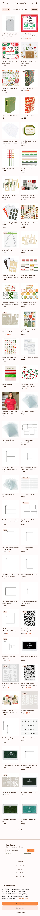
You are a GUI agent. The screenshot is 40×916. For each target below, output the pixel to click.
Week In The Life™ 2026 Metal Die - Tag (10, 35)
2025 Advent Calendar (28, 738)
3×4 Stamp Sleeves (8, 494)
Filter (7, 10)
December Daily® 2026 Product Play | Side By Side (28, 35)
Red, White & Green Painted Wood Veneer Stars (28, 385)
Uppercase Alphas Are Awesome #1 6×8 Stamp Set (29, 684)
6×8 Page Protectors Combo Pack (27, 441)
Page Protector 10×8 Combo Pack (27, 521)
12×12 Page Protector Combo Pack (8, 657)
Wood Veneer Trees (27, 250)
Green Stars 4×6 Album (9, 116)
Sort (35, 10)
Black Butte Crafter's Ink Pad (29, 657)
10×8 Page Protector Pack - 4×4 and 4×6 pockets (10, 521)
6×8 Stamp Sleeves (8, 440)
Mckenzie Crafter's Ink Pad (28, 793)
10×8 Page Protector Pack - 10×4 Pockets (29, 766)
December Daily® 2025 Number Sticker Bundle (9, 142)
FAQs (20, 869)
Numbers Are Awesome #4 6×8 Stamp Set (29, 630)
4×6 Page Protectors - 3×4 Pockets (29, 575)
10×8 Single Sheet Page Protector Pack (9, 602)
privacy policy (24, 898)
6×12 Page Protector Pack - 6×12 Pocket (10, 548)
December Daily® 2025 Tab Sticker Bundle (9, 224)
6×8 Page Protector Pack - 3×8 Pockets (29, 602)
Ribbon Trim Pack (7, 384)
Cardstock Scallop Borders (27, 169)
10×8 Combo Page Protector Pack (7, 739)
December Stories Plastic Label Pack (29, 224)
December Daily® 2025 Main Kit (9, 89)
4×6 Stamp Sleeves (27, 411)
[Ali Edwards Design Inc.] (20, 3)
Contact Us (20, 876)
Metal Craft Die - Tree (9, 250)
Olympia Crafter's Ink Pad (10, 765)
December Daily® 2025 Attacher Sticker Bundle (10, 276)
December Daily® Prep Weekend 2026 (9, 62)
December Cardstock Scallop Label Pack (28, 276)
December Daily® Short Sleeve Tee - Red (9, 412)
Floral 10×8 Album (27, 88)
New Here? (20, 866)
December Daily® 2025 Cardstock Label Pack (28, 303)
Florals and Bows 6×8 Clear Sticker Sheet (9, 358)
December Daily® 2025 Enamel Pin (28, 142)
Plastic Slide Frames (8, 168)
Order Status (20, 873)
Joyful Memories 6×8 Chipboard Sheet (28, 331)
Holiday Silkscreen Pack (9, 792)
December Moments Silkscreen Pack (8, 331)
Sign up (30, 850)
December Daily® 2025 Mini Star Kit (28, 62)
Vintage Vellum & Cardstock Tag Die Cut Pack (9, 712)
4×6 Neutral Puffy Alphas (29, 357)
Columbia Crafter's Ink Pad (28, 820)
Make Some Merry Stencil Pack (10, 684)
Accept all (20, 904)
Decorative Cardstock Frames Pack (9, 196)
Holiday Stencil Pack (27, 710)
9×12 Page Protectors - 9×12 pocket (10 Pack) (9, 630)
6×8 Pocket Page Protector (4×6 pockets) (9, 468)
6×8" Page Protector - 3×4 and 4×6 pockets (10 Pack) (10, 575)
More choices (20, 912)
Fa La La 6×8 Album (27, 116)
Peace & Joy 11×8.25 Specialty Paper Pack (28, 196)
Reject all (19, 908)
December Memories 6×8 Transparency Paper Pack (10, 303)
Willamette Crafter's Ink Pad (9, 820)
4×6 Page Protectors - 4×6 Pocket (28, 548)
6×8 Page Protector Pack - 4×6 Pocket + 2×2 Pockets (29, 468)
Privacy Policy (27, 853)
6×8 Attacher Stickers (28, 494)
